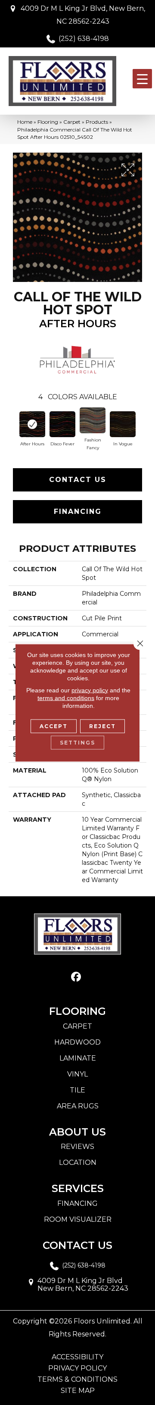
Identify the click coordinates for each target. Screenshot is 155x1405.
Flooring (47, 122)
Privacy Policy (77, 1368)
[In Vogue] (123, 424)
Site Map (78, 1390)
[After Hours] (32, 424)
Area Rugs (78, 1106)
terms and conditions (65, 697)
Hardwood (77, 1042)
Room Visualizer (78, 1219)
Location (77, 1162)
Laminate (77, 1058)
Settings (77, 742)
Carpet (72, 122)
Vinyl (77, 1074)
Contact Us (77, 480)
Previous (12, 423)
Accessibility (77, 1357)
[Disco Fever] (62, 424)
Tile (77, 1090)
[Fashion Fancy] (93, 420)
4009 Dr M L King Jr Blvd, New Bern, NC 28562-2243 (83, 14)
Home (24, 122)
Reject (102, 726)
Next (142, 423)
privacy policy (89, 689)
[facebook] (76, 977)
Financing (78, 511)
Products (97, 122)
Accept (54, 726)
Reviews (77, 1146)
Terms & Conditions (77, 1379)
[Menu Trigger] (142, 78)
